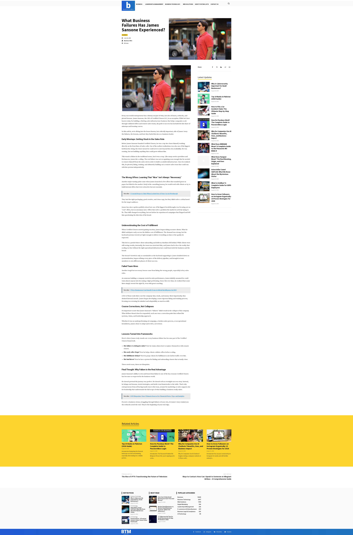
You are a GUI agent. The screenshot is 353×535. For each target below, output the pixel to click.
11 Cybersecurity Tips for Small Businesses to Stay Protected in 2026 (165, 518)
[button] (228, 3)
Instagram (208, 532)
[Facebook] (212, 67)
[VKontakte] (214, 532)
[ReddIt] (225, 67)
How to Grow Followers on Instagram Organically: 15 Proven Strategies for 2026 (221, 197)
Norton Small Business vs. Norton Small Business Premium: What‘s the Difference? (166, 509)
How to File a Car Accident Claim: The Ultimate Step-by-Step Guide (220, 110)
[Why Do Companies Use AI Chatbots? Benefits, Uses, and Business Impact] (204, 135)
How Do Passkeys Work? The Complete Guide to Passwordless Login (220, 122)
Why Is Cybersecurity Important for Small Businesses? (219, 86)
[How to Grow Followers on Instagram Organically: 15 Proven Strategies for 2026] (204, 198)
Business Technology (136, 496)
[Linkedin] (221, 67)
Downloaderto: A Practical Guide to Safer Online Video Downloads (139, 520)
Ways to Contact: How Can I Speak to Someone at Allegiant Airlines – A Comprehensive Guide (207, 477)
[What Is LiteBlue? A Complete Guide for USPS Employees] (204, 186)
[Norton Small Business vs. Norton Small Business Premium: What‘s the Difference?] (153, 509)
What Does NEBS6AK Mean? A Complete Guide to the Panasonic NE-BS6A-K (221, 147)
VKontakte (219, 532)
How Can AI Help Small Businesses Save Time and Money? (166, 498)
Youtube (229, 532)
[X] (217, 67)
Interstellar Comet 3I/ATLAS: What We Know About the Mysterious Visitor (220, 172)
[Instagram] (204, 532)
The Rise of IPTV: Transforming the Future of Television (144, 476)
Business (124, 35)
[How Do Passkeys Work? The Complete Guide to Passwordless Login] (204, 123)
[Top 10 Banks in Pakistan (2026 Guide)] (204, 99)
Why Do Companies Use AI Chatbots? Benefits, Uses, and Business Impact (221, 134)
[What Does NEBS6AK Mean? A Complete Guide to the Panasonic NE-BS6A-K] (204, 148)
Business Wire (128, 40)
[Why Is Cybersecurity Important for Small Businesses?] (204, 87)
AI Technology (134, 505)
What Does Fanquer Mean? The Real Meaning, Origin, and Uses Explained (221, 160)
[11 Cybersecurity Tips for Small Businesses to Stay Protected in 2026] (153, 519)
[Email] (229, 67)
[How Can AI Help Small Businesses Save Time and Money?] (153, 499)
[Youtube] (225, 532)
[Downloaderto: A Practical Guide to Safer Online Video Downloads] (125, 520)
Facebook (198, 532)
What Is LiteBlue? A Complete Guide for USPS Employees (221, 185)
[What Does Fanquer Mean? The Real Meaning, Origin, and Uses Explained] (204, 161)
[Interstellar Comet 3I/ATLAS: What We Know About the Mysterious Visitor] (204, 173)
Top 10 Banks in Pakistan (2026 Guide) (221, 98)
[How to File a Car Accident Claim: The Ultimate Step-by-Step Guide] (204, 111)
